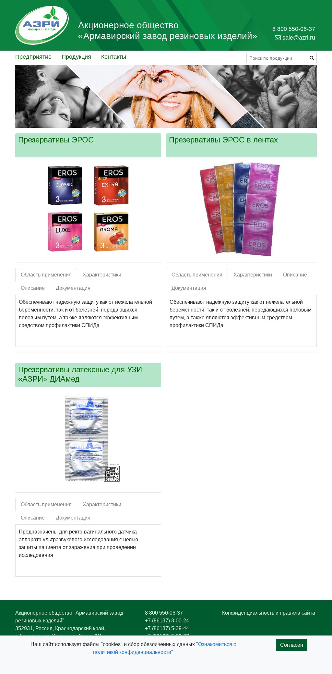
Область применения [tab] (46, 274)
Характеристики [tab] (102, 274)
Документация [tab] (73, 288)
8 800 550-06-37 (164, 613)
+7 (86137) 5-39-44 (167, 628)
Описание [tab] (33, 288)
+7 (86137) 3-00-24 (167, 620)
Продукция (76, 57)
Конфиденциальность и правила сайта (268, 613)
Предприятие (33, 57)
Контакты (113, 57)
